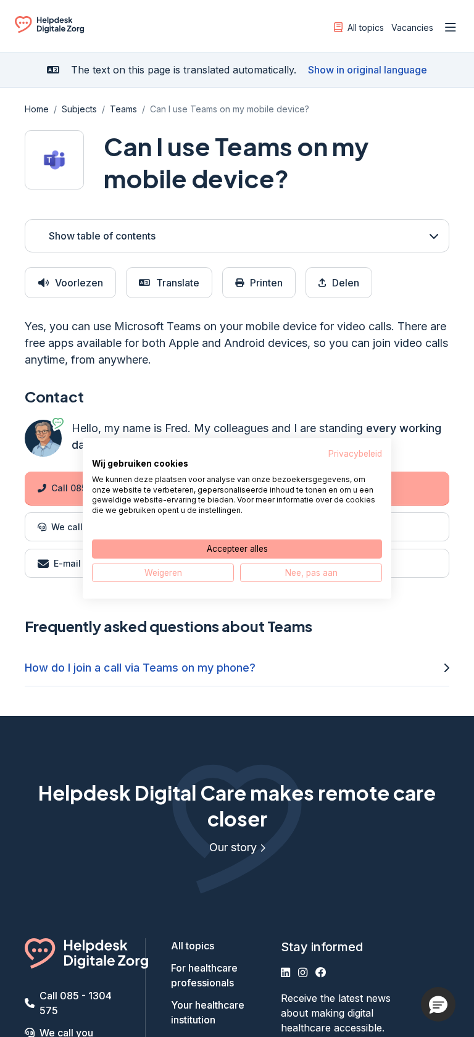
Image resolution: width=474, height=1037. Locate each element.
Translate (177, 283)
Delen (345, 283)
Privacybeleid (355, 454)
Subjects (79, 109)
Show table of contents (102, 236)
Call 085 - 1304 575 (76, 1003)
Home (37, 109)
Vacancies (412, 27)
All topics (365, 27)
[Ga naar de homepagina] (49, 29)
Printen (266, 283)
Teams (123, 109)
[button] (438, 1004)
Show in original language (367, 70)
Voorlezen (79, 283)
